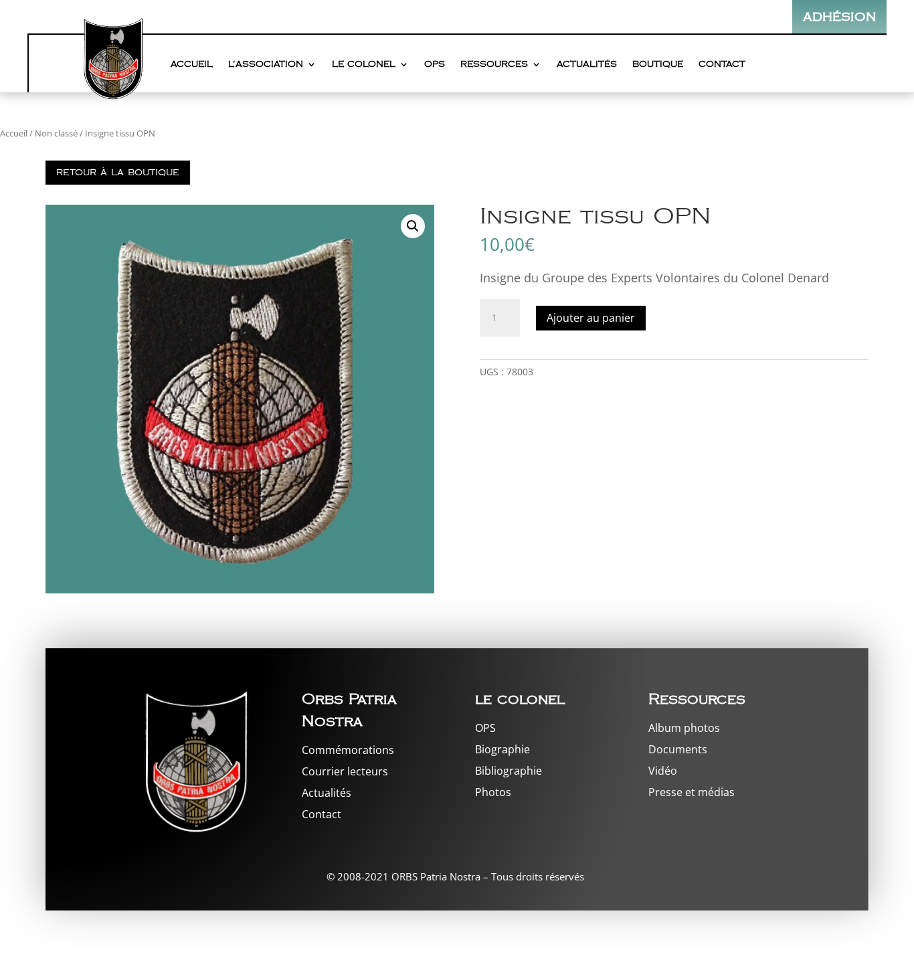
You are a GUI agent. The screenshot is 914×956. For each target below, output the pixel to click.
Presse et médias (691, 792)
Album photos (684, 728)
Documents (677, 749)
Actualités (587, 64)
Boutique (657, 64)
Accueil (192, 64)
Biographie (502, 749)
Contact (722, 64)
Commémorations (348, 750)
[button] (413, 226)
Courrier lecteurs (345, 771)
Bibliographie (508, 770)
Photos (493, 792)
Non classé (56, 133)
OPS (434, 64)
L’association (265, 64)
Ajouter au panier (591, 317)
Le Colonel (363, 64)
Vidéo (662, 770)
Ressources (494, 64)
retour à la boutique (117, 172)
